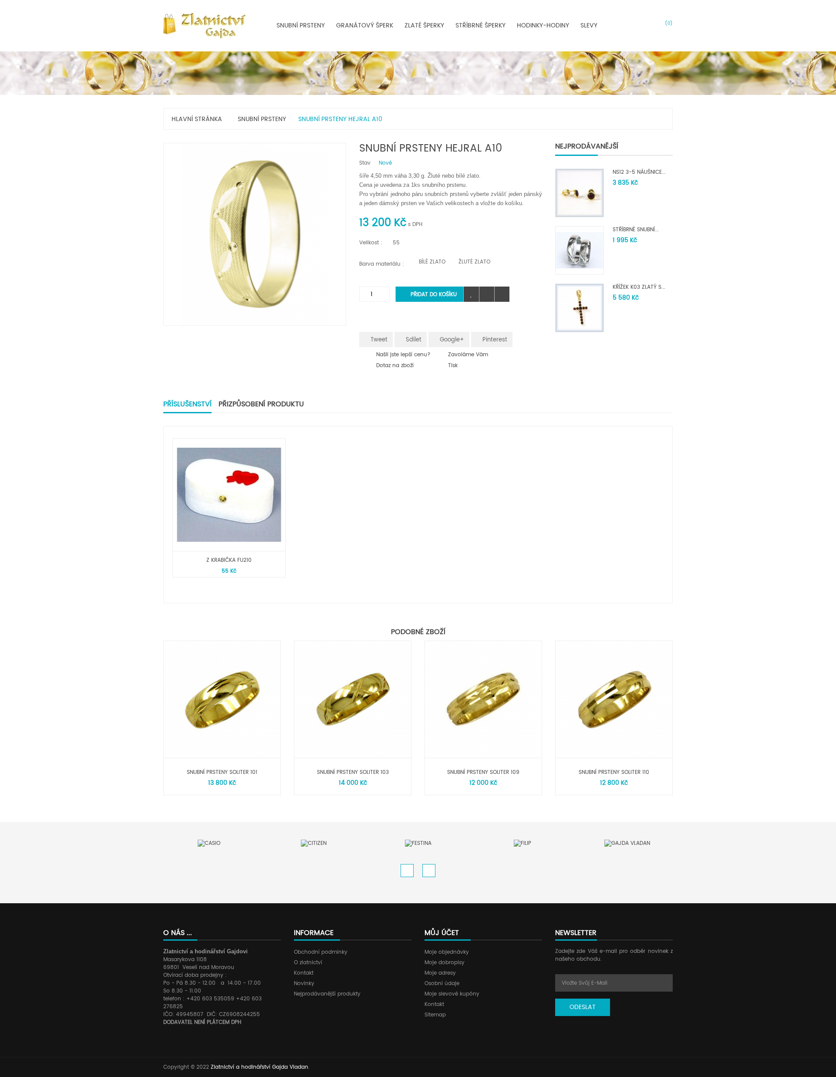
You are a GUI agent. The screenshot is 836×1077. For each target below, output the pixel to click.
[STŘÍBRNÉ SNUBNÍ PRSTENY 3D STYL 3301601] (579, 250)
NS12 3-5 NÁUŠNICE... (639, 172)
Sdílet (412, 339)
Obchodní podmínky (320, 952)
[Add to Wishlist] (471, 294)
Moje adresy (440, 973)
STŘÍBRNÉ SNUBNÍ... (636, 230)
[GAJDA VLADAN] (627, 844)
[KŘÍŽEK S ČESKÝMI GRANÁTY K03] (579, 308)
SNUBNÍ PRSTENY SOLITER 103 (353, 772)
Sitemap (435, 1015)
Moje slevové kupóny (452, 994)
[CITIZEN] (314, 844)
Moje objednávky (447, 952)
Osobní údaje (442, 983)
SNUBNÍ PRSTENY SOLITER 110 (614, 772)
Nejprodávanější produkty (327, 994)
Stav (365, 163)
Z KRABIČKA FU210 (229, 560)
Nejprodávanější (586, 146)
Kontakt (304, 973)
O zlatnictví (308, 963)
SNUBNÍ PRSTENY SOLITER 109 (483, 772)
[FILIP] (522, 844)
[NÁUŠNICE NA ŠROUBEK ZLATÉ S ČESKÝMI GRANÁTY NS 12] (579, 193)
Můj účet (442, 933)
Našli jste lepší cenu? (403, 355)
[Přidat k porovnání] (486, 294)
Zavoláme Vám (468, 355)
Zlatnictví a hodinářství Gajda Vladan (259, 1067)
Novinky (304, 983)
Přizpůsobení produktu (261, 404)
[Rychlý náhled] (501, 294)
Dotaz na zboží (395, 365)
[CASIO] (209, 844)
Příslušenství (187, 404)
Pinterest (494, 339)
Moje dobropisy (445, 963)
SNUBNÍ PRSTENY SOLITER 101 (222, 772)
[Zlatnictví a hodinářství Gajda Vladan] (204, 25)
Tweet (378, 339)
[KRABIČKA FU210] (229, 495)
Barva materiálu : (382, 264)
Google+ (451, 339)
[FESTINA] (418, 844)
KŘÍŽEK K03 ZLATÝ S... (639, 287)
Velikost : (371, 243)
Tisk (453, 365)
